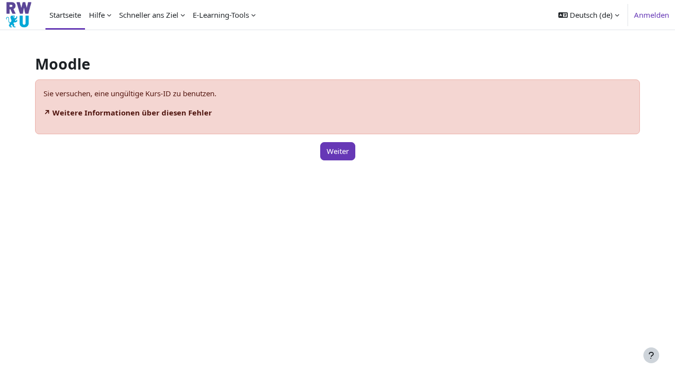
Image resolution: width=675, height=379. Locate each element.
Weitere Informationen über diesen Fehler (132, 112)
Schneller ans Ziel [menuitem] (148, 15)
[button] (589, 15)
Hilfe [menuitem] (97, 15)
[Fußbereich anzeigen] (651, 355)
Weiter (338, 151)
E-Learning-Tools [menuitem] (221, 15)
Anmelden (651, 15)
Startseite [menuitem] (65, 15)
